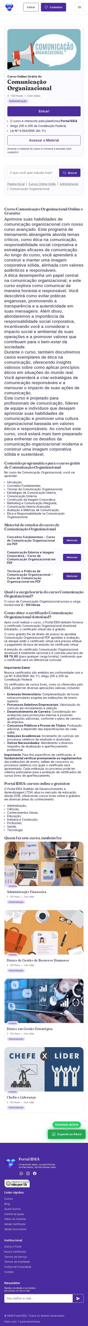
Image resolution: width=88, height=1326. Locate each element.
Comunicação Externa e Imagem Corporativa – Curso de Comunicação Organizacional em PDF (31, 557)
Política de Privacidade (17, 1266)
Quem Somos (12, 1208)
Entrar (31, 7)
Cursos (8, 1198)
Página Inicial (16, 184)
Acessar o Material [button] (44, 140)
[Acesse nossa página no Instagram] (28, 1174)
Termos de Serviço (15, 1256)
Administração (69, 184)
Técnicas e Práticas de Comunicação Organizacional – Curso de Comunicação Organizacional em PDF (30, 576)
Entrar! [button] (44, 111)
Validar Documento (15, 1229)
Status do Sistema (15, 1219)
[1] (78, 1298)
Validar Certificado (15, 1224)
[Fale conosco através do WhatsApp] (21, 1174)
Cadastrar (56, 7)
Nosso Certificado (15, 1251)
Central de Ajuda (14, 1214)
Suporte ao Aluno (69, 1134)
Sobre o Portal (12, 1246)
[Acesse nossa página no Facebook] (34, 1174)
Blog (7, 1203)
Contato (9, 1271)
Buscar (72, 172)
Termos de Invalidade (17, 1261)
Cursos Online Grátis (42, 184)
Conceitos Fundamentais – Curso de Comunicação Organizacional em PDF (31, 540)
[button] (79, 7)
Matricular (72, 540)
